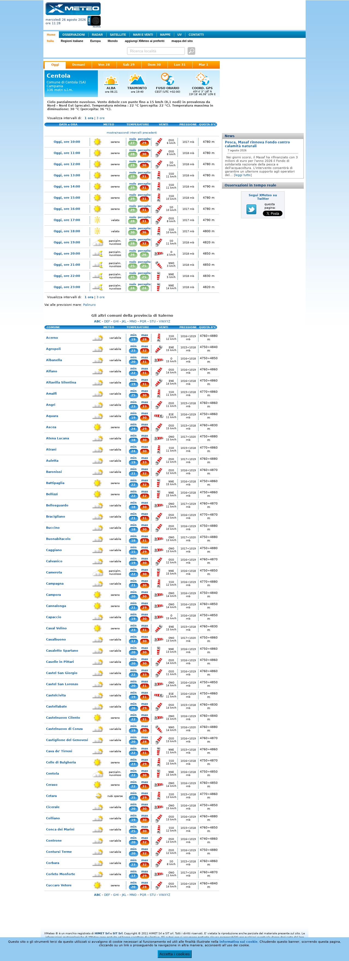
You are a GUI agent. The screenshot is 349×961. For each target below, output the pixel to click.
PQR (143, 321)
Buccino (53, 528)
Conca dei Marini (60, 829)
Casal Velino (56, 628)
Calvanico (54, 561)
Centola (52, 773)
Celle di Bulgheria (61, 762)
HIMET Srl (102, 933)
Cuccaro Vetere (58, 885)
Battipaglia (55, 483)
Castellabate (56, 706)
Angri (50, 405)
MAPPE (165, 34)
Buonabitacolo (58, 539)
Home (51, 34)
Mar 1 (203, 65)
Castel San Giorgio (61, 673)
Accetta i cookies (175, 954)
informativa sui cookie (238, 942)
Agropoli (53, 349)
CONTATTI (196, 34)
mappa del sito (182, 41)
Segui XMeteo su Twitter (263, 197)
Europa (95, 41)
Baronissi (54, 472)
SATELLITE (118, 34)
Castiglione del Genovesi (67, 740)
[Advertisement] (204, 14)
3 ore (101, 118)
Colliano (53, 818)
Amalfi (51, 393)
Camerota (54, 572)
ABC (97, 321)
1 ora (89, 118)
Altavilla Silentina (61, 382)
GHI (116, 321)
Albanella (54, 360)
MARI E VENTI (143, 34)
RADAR (97, 34)
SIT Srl (117, 933)
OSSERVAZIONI (73, 34)
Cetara (51, 796)
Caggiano (54, 550)
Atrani (51, 449)
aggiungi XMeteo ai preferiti (144, 41)
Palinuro (89, 305)
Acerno (52, 338)
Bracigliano (55, 516)
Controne (54, 840)
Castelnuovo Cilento (63, 718)
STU (153, 321)
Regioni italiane (72, 41)
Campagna (55, 583)
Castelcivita (56, 695)
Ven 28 (104, 65)
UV (179, 34)
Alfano (51, 371)
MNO (133, 321)
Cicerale (52, 807)
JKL (124, 321)
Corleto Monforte (60, 874)
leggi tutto (243, 175)
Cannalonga (56, 606)
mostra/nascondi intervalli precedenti (132, 132)
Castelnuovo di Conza (64, 729)
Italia (50, 41)
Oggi (55, 65)
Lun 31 (180, 65)
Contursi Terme (59, 852)
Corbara (52, 863)
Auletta (52, 461)
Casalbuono (56, 639)
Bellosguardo (57, 505)
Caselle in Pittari (60, 662)
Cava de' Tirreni (59, 751)
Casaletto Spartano (62, 650)
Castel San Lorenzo (62, 684)
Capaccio (53, 617)
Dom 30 (154, 65)
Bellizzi (52, 494)
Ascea (51, 427)
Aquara (52, 416)
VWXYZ (164, 321)
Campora (53, 595)
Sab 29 (129, 65)
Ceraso (52, 785)
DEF (107, 321)
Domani (78, 65)
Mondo (113, 41)
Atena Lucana (57, 438)
